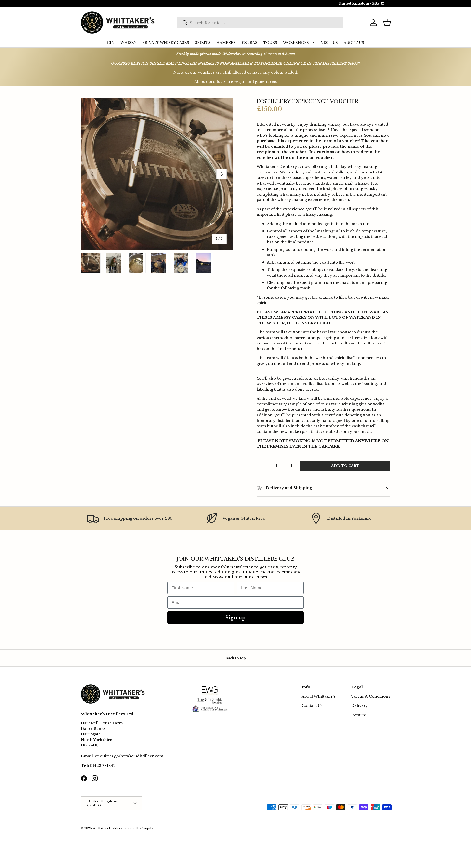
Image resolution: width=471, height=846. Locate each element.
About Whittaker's (319, 696)
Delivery (359, 705)
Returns (359, 715)
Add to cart (345, 466)
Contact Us (312, 705)
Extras (249, 42)
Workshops (296, 42)
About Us (354, 42)
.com (158, 756)
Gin (111, 42)
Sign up (235, 618)
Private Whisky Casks (165, 42)
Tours (270, 42)
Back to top (235, 658)
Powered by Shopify (138, 828)
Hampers (226, 42)
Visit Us (329, 42)
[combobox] (260, 22)
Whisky (128, 42)
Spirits (202, 42)
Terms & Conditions (370, 696)
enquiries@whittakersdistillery (124, 756)
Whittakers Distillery (107, 828)
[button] (387, 22)
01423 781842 (103, 765)
